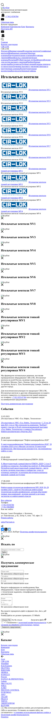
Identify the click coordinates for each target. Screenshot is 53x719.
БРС (17, 60)
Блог (23, 27)
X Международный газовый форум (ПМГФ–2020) (22, 464)
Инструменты (15, 64)
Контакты (30, 27)
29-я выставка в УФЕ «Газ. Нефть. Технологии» (21, 423)
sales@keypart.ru (7, 522)
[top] (2, 534)
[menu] (2, 657)
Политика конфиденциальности (33, 532)
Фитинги (5, 51)
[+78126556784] (3, 37)
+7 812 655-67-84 (19, 397)
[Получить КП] (2, 20)
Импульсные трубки (28, 60)
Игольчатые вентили (31, 51)
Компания (5, 27)
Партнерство (15, 27)
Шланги (40, 60)
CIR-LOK (5, 47)
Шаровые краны (16, 51)
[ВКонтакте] (2, 529)
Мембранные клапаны (17, 53)
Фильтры (12, 60)
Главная (4, 42)
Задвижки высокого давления (25, 66)
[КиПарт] (5, 8)
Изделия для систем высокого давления (26, 61)
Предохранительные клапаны (20, 55)
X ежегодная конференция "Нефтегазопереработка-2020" (25, 444)
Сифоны (32, 71)
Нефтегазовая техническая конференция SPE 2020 (22, 487)
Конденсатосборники (20, 71)
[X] (5, 529)
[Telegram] (9, 529)
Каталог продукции (9, 44)
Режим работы (7, 518)
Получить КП (7, 29)
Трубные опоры (28, 64)
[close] (2, 219)
